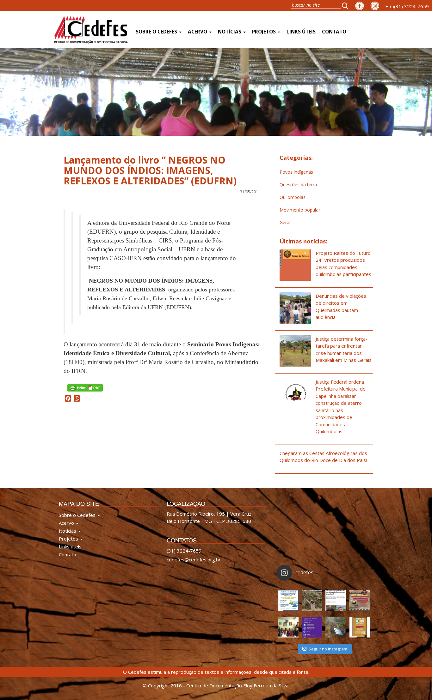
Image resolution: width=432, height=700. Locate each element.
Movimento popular (300, 210)
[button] (347, 5)
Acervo (198, 31)
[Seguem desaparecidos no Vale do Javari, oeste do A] (335, 600)
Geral (285, 222)
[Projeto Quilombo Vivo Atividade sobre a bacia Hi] (335, 627)
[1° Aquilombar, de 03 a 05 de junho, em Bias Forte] (359, 600)
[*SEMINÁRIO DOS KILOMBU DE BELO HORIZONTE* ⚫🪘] (359, 627)
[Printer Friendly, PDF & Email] (85, 387)
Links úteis (301, 31)
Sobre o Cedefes (157, 31)
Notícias (230, 31)
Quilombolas (292, 197)
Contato (334, 31)
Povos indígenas (296, 172)
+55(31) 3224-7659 (407, 6)
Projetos (264, 31)
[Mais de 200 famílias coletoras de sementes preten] (312, 600)
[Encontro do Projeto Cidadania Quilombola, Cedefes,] (288, 627)
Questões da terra (298, 185)
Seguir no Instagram (328, 649)
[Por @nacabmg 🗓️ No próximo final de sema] (288, 600)
